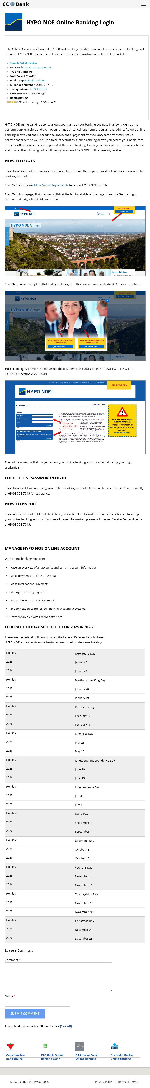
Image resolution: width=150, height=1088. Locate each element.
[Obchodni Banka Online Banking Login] (125, 1046)
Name (10, 996)
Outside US (40, 89)
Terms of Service (128, 1082)
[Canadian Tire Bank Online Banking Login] (21, 1046)
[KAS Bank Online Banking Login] (56, 1046)
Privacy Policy (103, 1082)
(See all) (66, 1026)
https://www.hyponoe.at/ (36, 67)
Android (29, 80)
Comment (13, 960)
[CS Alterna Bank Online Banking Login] (90, 1046)
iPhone (41, 80)
